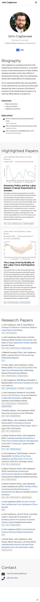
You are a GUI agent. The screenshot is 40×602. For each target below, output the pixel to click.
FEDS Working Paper (13, 302)
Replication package (28, 223)
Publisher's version (17, 223)
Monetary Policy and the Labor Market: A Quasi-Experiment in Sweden (20, 188)
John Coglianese (9, 2)
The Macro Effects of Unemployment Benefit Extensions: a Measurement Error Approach (20, 489)
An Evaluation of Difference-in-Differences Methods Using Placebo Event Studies (19, 327)
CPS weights (21, 388)
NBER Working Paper (15, 449)
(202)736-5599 (12, 578)
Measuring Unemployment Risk (13, 413)
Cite (9, 223)
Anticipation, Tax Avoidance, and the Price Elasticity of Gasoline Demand (18, 519)
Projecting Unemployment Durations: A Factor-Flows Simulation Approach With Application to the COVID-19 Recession (20, 441)
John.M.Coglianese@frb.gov (17, 573)
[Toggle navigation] (36, 2)
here (28, 94)
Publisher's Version (11, 403)
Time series (29, 388)
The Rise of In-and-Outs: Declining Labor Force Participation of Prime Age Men (20, 504)
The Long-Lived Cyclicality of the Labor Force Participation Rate (19, 265)
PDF (5, 223)
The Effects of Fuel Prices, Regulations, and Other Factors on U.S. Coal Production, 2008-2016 (17, 458)
